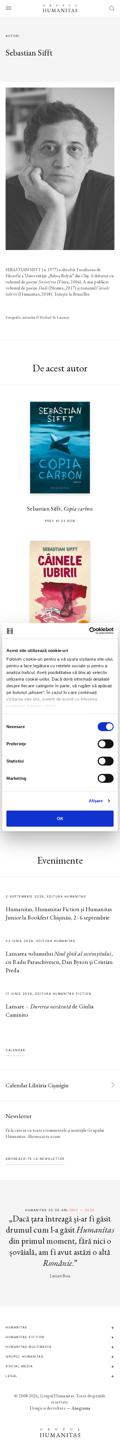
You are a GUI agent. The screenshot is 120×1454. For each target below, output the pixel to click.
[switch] (106, 743)
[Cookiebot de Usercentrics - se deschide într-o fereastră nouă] (89, 630)
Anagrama (80, 1408)
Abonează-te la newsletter (35, 1159)
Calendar (15, 1050)
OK (60, 818)
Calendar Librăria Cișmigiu (37, 1085)
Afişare (96, 800)
